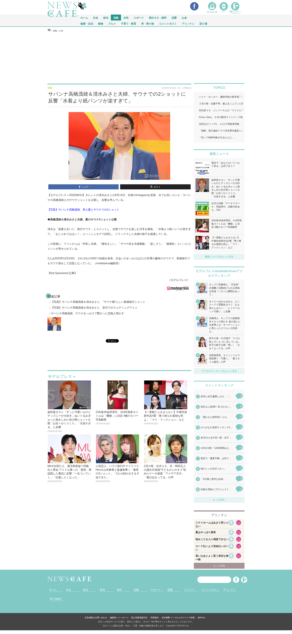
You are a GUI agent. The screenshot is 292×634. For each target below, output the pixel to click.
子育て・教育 (128, 23)
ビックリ (189, 589)
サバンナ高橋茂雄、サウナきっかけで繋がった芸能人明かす (87, 313)
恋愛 (174, 17)
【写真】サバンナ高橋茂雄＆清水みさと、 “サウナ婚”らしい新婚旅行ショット (98, 301)
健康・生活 (86, 23)
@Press (201, 617)
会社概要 (166, 617)
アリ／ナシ (188, 23)
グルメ (112, 23)
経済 (102, 589)
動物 (100, 23)
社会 (95, 17)
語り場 (203, 23)
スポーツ (139, 17)
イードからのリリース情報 (182, 617)
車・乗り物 (147, 23)
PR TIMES (56, 598)
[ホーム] (49, 31)
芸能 (115, 17)
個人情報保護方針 (139, 617)
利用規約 (155, 617)
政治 (105, 17)
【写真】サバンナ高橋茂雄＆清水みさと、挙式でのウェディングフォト (94, 307)
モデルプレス (60, 376)
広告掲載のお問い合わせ (96, 617)
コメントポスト (168, 23)
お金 (184, 17)
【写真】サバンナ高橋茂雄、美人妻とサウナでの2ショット (83, 209)
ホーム (53, 589)
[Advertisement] (146, 57)
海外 (119, 589)
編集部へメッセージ (119, 617)
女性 (126, 17)
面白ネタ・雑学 (158, 17)
